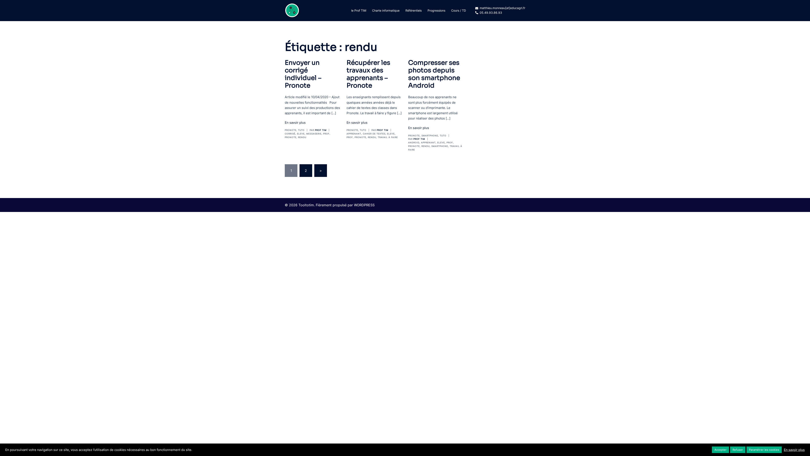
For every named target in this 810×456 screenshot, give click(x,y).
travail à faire (388, 137)
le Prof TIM (358, 10)
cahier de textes (374, 133)
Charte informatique (386, 10)
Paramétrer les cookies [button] (764, 449)
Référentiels (413, 10)
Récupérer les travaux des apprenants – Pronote (368, 74)
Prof (326, 133)
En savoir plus (295, 123)
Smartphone (429, 135)
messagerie (313, 133)
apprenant (354, 133)
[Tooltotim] (292, 10)
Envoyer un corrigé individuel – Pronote (303, 74)
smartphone (439, 146)
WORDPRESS (364, 205)
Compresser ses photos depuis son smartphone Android (434, 74)
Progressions (436, 10)
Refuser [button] (738, 449)
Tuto (301, 130)
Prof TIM (321, 130)
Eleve (301, 133)
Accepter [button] (720, 449)
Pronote (290, 130)
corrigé (290, 133)
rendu (302, 137)
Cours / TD (458, 10)
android (413, 142)
